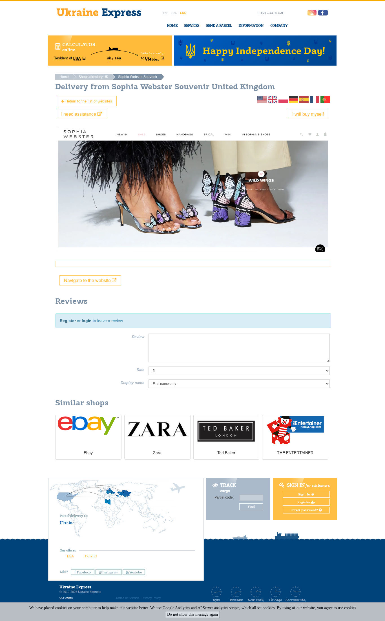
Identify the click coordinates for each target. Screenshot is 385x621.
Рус (174, 12)
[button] (323, 12)
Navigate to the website (88, 280)
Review (138, 337)
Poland (91, 556)
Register (68, 320)
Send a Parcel (219, 25)
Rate (140, 370)
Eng (183, 12)
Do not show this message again (192, 614)
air (109, 58)
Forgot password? (305, 510)
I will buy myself (308, 114)
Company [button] (278, 25)
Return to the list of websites (88, 101)
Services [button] (191, 25)
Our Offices (66, 597)
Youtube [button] (135, 572)
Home (172, 25)
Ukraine (67, 522)
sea (117, 58)
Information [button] (251, 25)
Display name (132, 383)
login (87, 320)
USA (70, 556)
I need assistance (79, 114)
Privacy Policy (151, 598)
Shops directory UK (93, 77)
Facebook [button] (83, 572)
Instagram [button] (109, 572)
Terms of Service (127, 598)
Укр (165, 12)
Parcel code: (224, 497)
